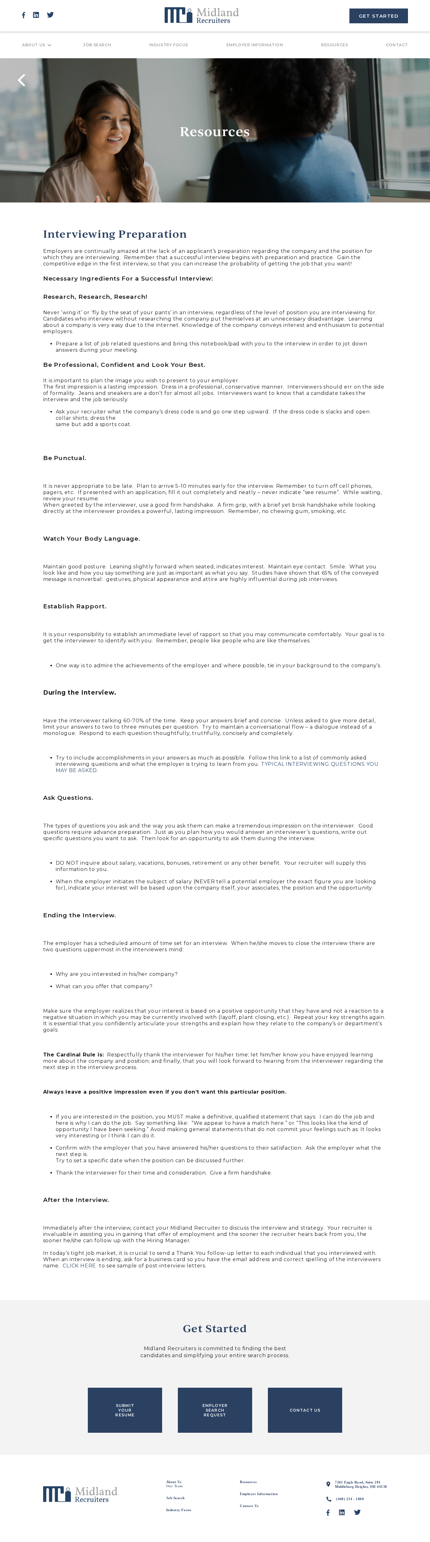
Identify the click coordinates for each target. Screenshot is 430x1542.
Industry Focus (168, 45)
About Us (33, 45)
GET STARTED (379, 16)
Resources (334, 45)
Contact (397, 45)
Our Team (174, 1486)
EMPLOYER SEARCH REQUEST (215, 1410)
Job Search (97, 45)
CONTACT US (305, 1410)
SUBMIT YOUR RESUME (124, 1410)
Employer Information (254, 45)
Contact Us (249, 1506)
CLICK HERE (79, 1266)
